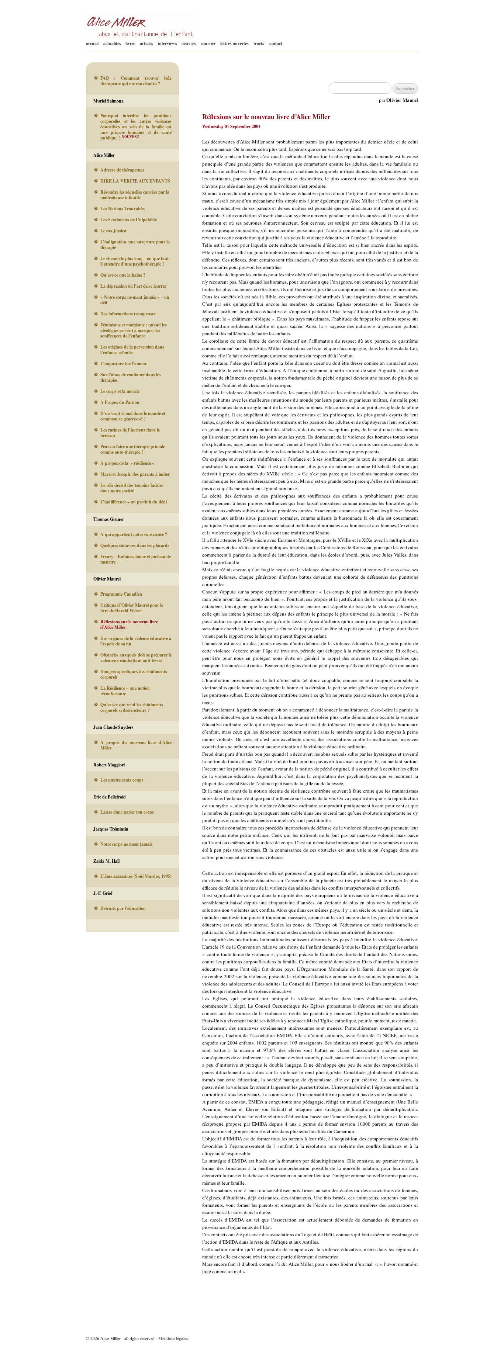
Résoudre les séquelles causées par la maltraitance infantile (134, 195)
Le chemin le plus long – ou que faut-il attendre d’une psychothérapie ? (135, 261)
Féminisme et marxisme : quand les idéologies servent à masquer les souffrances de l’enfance (133, 330)
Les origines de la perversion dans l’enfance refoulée (132, 350)
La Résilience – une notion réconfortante (125, 691)
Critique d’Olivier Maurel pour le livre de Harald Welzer (131, 608)
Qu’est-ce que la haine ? (122, 275)
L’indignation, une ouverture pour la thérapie (135, 244)
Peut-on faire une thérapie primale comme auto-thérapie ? (132, 449)
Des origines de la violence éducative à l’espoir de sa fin (135, 641)
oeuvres (189, 43)
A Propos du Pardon (119, 402)
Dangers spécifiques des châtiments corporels (133, 674)
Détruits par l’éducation (123, 908)
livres (130, 43)
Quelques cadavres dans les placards (134, 545)
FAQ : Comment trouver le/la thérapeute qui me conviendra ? (136, 81)
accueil (92, 43)
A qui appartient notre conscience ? (133, 534)
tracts (258, 43)
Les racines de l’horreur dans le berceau (130, 433)
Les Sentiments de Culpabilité (128, 219)
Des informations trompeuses (128, 314)
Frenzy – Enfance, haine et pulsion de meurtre (135, 559)
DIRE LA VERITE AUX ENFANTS (135, 181)
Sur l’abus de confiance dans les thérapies (130, 377)
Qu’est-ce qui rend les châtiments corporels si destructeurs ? (131, 707)
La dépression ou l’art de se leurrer (133, 286)
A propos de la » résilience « (128, 463)
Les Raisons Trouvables (122, 208)
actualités (112, 43)
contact (275, 43)
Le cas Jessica (113, 231)
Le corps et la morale (119, 391)
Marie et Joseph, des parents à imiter (135, 474)
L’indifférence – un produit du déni (133, 502)
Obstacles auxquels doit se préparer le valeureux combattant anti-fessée (136, 658)
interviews (167, 43)
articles (146, 43)
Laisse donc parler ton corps (127, 812)
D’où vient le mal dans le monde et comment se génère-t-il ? (132, 416)
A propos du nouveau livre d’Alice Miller (136, 745)
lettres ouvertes (234, 43)
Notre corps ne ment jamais (126, 844)
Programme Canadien (121, 594)
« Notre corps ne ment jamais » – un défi (134, 300)
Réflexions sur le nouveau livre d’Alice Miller (129, 624)
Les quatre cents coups (122, 780)
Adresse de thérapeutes (122, 170)
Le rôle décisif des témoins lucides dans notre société (131, 488)
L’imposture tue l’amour (123, 363)
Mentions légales (173, 1338)
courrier (208, 43)
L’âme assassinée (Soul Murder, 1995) (136, 876)
